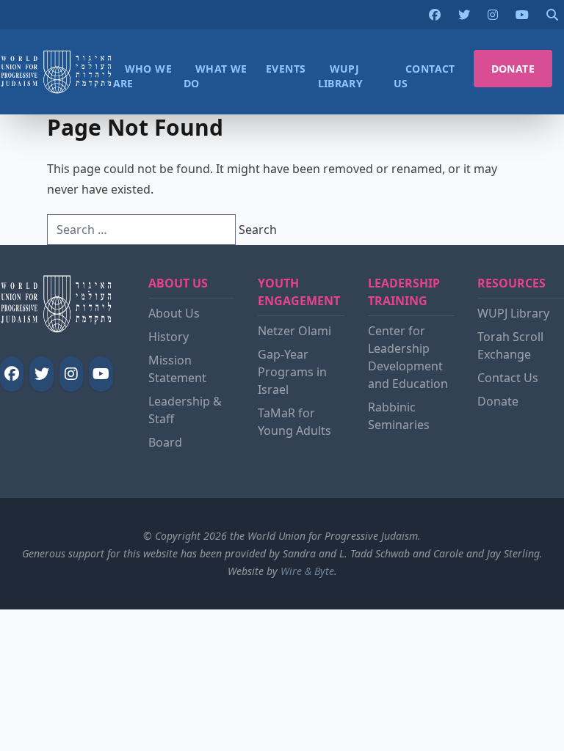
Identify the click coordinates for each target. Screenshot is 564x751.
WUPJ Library (513, 313)
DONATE (513, 69)
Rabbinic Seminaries (399, 416)
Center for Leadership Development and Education (408, 357)
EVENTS (286, 69)
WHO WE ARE (142, 76)
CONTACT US (424, 76)
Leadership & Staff (185, 410)
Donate (497, 401)
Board (165, 442)
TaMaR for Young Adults (294, 422)
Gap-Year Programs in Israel (292, 372)
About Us (174, 313)
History (168, 337)
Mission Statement (177, 369)
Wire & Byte (307, 571)
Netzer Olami (294, 331)
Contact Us (507, 378)
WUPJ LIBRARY (341, 76)
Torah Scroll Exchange (510, 345)
